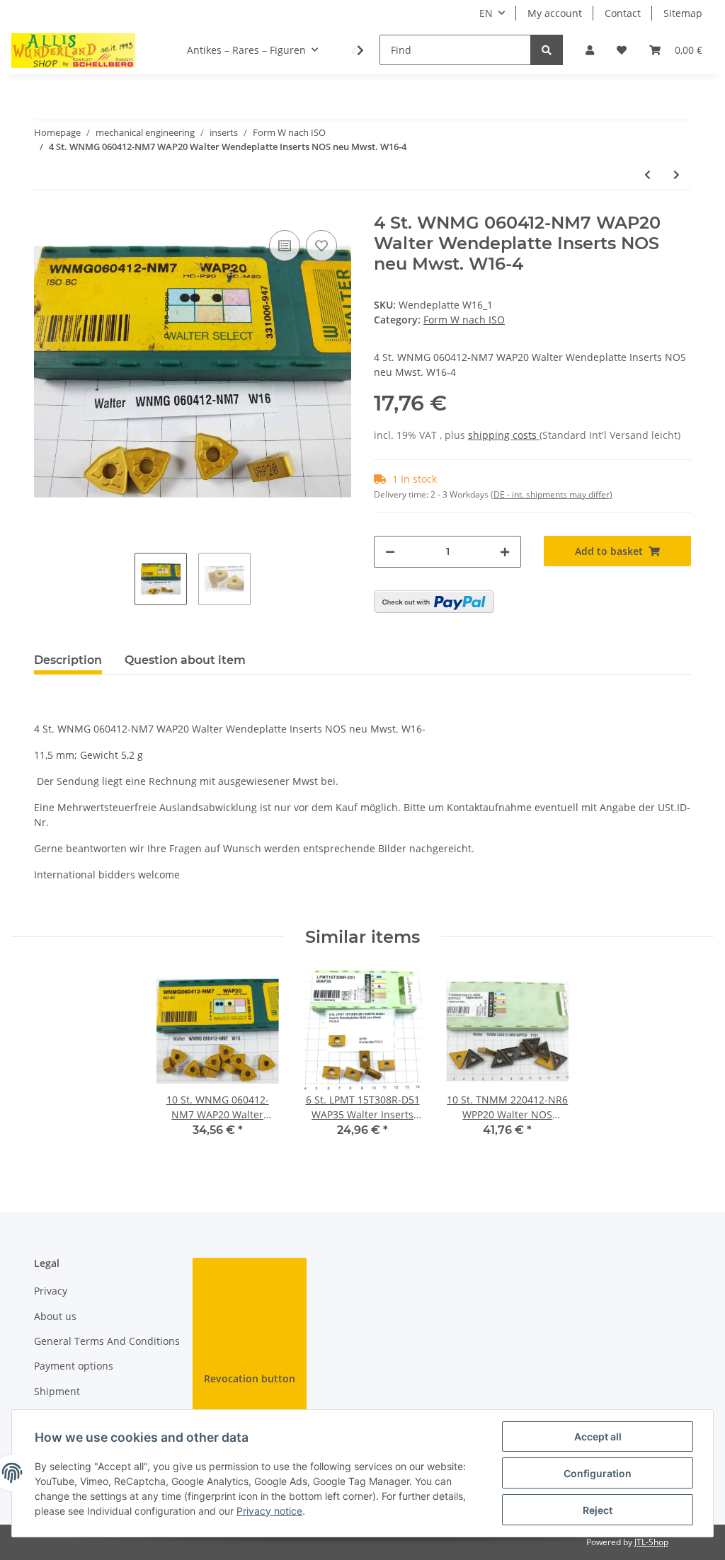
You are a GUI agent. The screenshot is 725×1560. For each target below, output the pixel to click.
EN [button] (486, 13)
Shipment (57, 1391)
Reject (597, 1510)
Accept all (598, 1436)
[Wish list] (621, 49)
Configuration (598, 1473)
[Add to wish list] (321, 245)
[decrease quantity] (390, 552)
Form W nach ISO (464, 319)
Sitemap (682, 13)
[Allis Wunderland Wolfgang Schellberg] (73, 50)
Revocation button (249, 1378)
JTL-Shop (651, 1542)
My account (554, 13)
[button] (589, 49)
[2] (434, 601)
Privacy (50, 1290)
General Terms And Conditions (107, 1341)
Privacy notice (269, 1511)
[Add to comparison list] (284, 245)
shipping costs (504, 435)
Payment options (73, 1365)
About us (55, 1316)
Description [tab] (68, 660)
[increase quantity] (504, 552)
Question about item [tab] (185, 660)
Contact (623, 13)
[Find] (546, 50)
